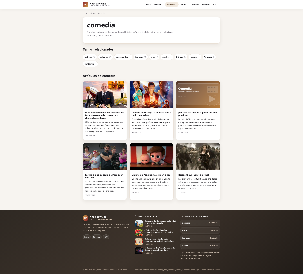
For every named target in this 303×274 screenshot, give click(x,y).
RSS (106, 237)
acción (195, 57)
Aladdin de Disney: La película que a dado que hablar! (151, 114)
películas (171, 4)
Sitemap (96, 237)
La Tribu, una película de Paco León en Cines (104, 176)
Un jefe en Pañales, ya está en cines (151, 174)
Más (214, 4)
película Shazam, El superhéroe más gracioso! (197, 114)
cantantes (90, 64)
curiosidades (123, 57)
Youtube (209, 57)
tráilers (195, 4)
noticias (157, 4)
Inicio (148, 4)
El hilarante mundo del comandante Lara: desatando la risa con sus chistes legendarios (104, 115)
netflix (183, 4)
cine (154, 57)
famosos (205, 4)
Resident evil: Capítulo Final (193, 174)
